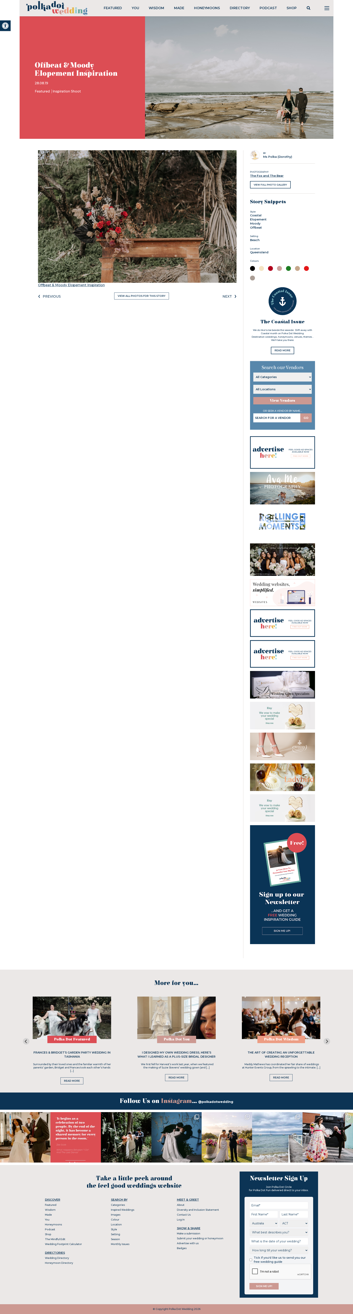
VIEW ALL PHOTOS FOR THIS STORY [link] (141, 295)
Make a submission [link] (188, 1233)
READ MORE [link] (282, 350)
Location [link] (116, 1224)
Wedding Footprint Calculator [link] (63, 1244)
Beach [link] (255, 240)
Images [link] (115, 1214)
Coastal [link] (255, 215)
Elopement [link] (258, 219)
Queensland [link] (259, 252)
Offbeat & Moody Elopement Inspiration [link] (71, 285)
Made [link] (179, 8)
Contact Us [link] (184, 1214)
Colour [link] (115, 1219)
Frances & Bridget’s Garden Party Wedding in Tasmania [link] (72, 1054)
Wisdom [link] (156, 8)
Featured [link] (113, 8)
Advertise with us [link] (188, 1243)
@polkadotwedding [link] (215, 1102)
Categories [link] (118, 1204)
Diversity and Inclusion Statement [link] (198, 1209)
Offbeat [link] (256, 227)
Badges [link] (182, 1248)
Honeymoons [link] (207, 8)
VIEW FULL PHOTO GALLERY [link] (270, 184)
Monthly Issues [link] (120, 1244)
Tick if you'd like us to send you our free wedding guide (280, 1260)
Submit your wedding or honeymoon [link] (200, 1238)
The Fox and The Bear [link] (267, 176)
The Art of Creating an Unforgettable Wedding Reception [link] (281, 1054)
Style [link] (114, 1229)
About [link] (180, 1204)
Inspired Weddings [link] (122, 1209)
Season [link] (115, 1239)
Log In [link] (181, 1219)
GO (306, 418)
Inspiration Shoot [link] (67, 91)
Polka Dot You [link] (177, 1039)
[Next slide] (327, 1041)
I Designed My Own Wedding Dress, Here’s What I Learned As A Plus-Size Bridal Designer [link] (176, 1054)
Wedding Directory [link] (57, 1257)
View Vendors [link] (282, 400)
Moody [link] (255, 223)
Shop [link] (292, 8)
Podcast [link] (268, 8)
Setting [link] (115, 1234)
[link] (5, 25)
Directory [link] (240, 8)
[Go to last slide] (26, 1041)
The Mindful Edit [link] (55, 1239)
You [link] (135, 8)
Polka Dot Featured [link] (72, 1039)
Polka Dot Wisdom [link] (281, 1039)
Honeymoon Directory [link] (59, 1262)
